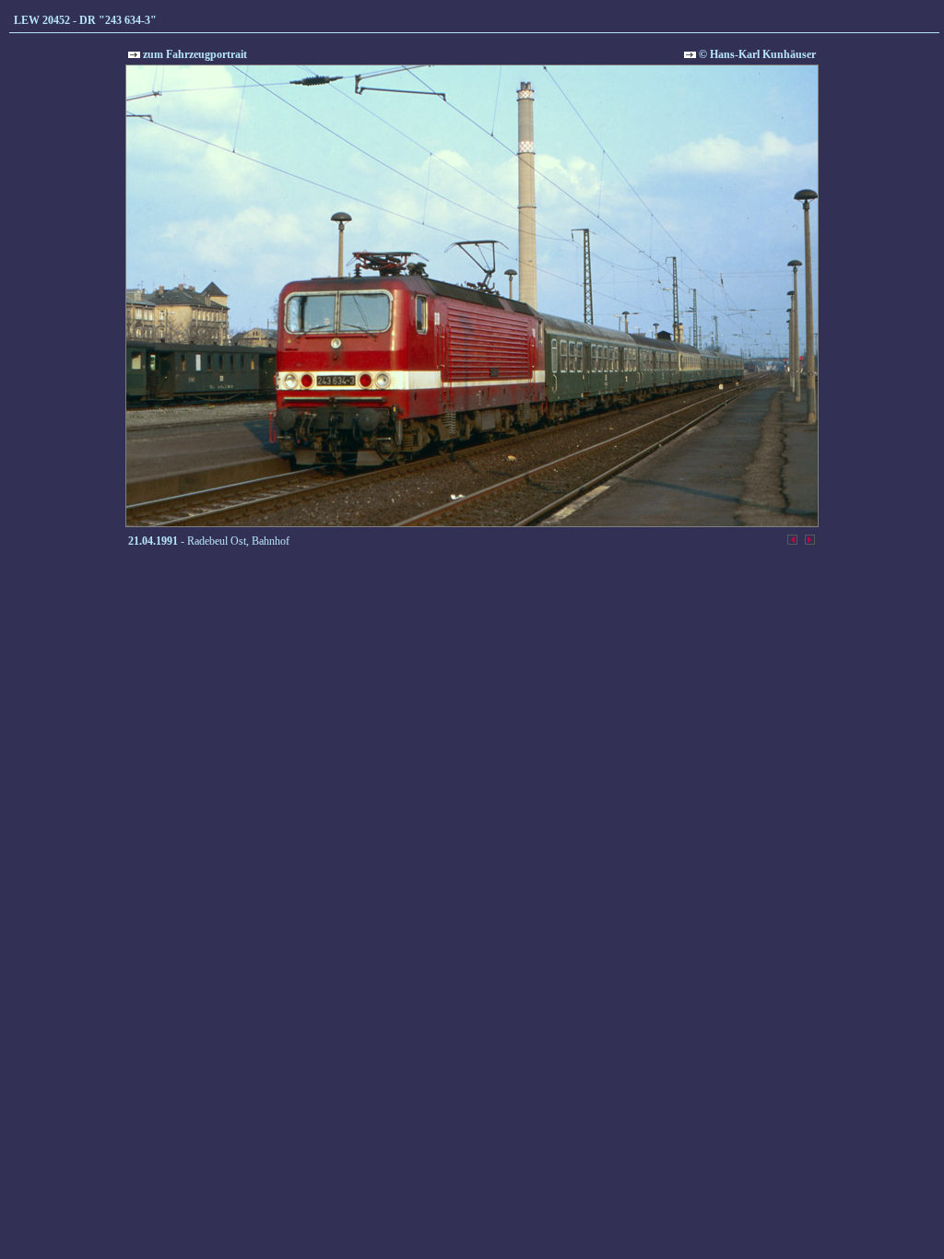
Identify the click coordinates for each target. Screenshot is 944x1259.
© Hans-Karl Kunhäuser (756, 54)
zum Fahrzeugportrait (193, 54)
